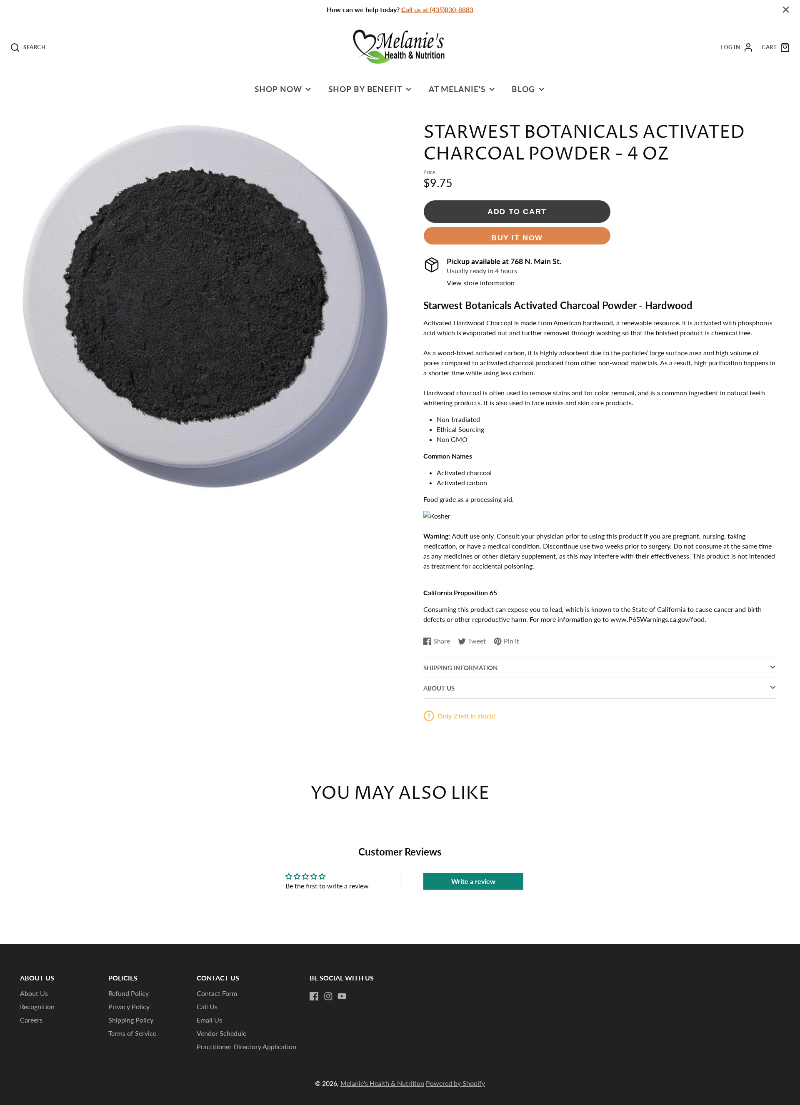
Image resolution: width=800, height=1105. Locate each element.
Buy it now (517, 237)
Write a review (473, 881)
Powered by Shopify (455, 1083)
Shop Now (278, 89)
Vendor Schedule (221, 1033)
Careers (31, 1020)
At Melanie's (457, 89)
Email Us (209, 1020)
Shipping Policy (130, 1020)
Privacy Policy (129, 1006)
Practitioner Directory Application (246, 1046)
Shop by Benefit (365, 89)
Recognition (37, 1006)
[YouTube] (342, 996)
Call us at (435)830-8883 (437, 9)
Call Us (207, 1006)
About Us (34, 993)
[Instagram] (328, 996)
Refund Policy (128, 993)
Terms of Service (132, 1033)
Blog (523, 89)
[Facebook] (314, 996)
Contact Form (217, 993)
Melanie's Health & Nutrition (382, 1083)
